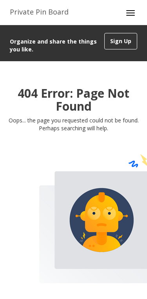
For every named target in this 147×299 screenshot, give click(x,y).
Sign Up (120, 41)
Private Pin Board (39, 11)
